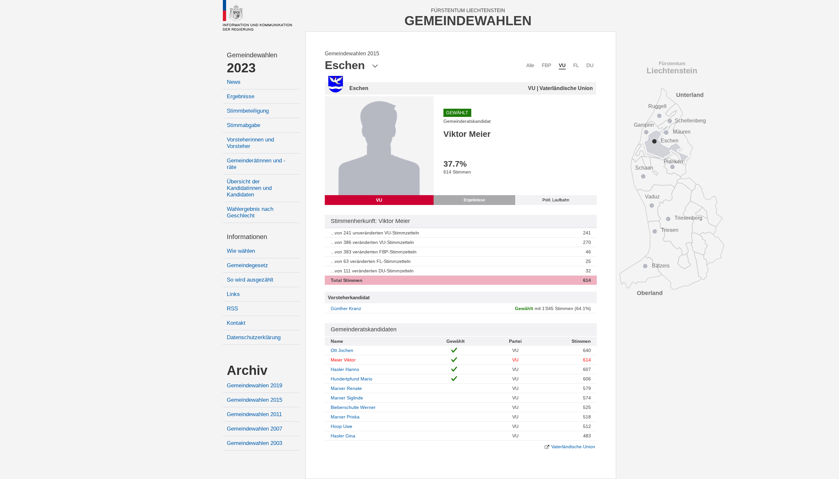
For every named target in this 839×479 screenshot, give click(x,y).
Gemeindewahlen (252, 55)
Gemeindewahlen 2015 (254, 400)
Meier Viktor (343, 359)
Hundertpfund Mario (351, 378)
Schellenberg (690, 120)
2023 (241, 67)
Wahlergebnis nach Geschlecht (250, 212)
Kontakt (236, 323)
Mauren (682, 132)
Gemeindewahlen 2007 (254, 429)
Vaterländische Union (573, 446)
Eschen (669, 140)
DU (590, 65)
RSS (232, 308)
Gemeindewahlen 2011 (254, 414)
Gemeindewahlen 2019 (254, 385)
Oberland (650, 293)
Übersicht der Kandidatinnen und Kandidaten (249, 188)
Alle (530, 65)
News (234, 82)
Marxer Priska (345, 416)
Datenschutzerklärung (254, 337)
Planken (673, 161)
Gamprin (644, 125)
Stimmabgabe (243, 125)
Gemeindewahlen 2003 (254, 443)
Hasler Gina (343, 435)
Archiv (247, 370)
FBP (546, 65)
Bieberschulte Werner (353, 407)
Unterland (690, 95)
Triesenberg (688, 218)
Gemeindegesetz (247, 265)
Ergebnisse (240, 96)
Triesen (669, 230)
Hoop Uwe (341, 426)
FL (576, 65)
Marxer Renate (346, 388)
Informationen (247, 236)
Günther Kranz (346, 308)
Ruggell (657, 106)
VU (562, 65)
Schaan (644, 168)
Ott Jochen (342, 350)
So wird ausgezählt (250, 280)
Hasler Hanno (345, 369)
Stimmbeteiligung (248, 111)
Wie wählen (241, 251)
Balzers (661, 265)
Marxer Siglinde (347, 397)
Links (233, 294)
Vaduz (652, 196)
